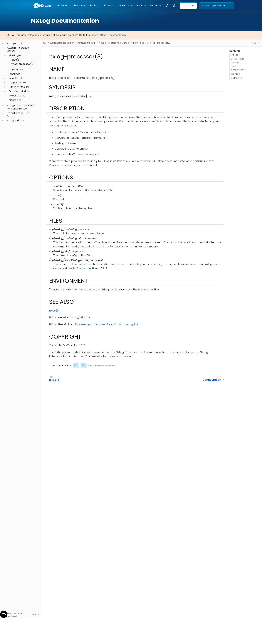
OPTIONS (235, 62)
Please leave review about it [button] (101, 365)
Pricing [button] (93, 5)
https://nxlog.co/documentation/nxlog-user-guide (106, 324)
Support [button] (154, 5)
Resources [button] (125, 5)
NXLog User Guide (17, 43)
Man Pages (15, 55)
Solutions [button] (79, 5)
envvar (142, 289)
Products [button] (62, 5)
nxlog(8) (15, 59)
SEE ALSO (235, 74)
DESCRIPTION (237, 58)
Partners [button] (108, 5)
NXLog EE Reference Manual (18, 49)
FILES (233, 66)
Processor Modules (19, 91)
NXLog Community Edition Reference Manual (21, 107)
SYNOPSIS (235, 54)
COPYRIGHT (236, 77)
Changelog (15, 99)
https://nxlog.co (80, 317)
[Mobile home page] (44, 43)
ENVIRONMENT (238, 70)
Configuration (16, 69)
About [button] (140, 5)
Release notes (17, 95)
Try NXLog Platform (213, 5)
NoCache (79, 268)
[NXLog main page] (42, 6)
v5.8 (253, 43)
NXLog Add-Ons (16, 120)
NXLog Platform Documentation (108, 34)
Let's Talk (188, 5)
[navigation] (2, 43)
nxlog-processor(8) (23, 64)
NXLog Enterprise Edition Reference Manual (71, 42)
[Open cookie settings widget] (3, 614)
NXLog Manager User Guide (18, 115)
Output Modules (18, 82)
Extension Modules (19, 86)
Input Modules (17, 78)
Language (14, 74)
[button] (175, 6)
